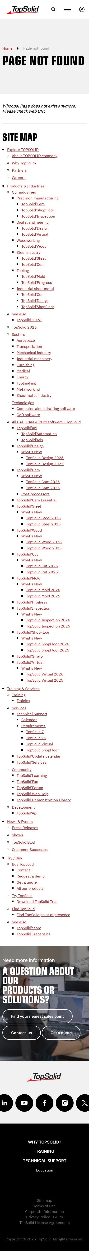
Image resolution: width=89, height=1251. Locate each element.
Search (53, 9)
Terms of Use (44, 1205)
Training (44, 1151)
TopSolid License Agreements (44, 1222)
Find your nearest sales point (37, 1016)
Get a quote (61, 1032)
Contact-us (21, 1032)
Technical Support (44, 1160)
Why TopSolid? (44, 1142)
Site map (44, 1200)
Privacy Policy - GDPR (44, 1217)
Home (7, 48)
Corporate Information (44, 1211)
